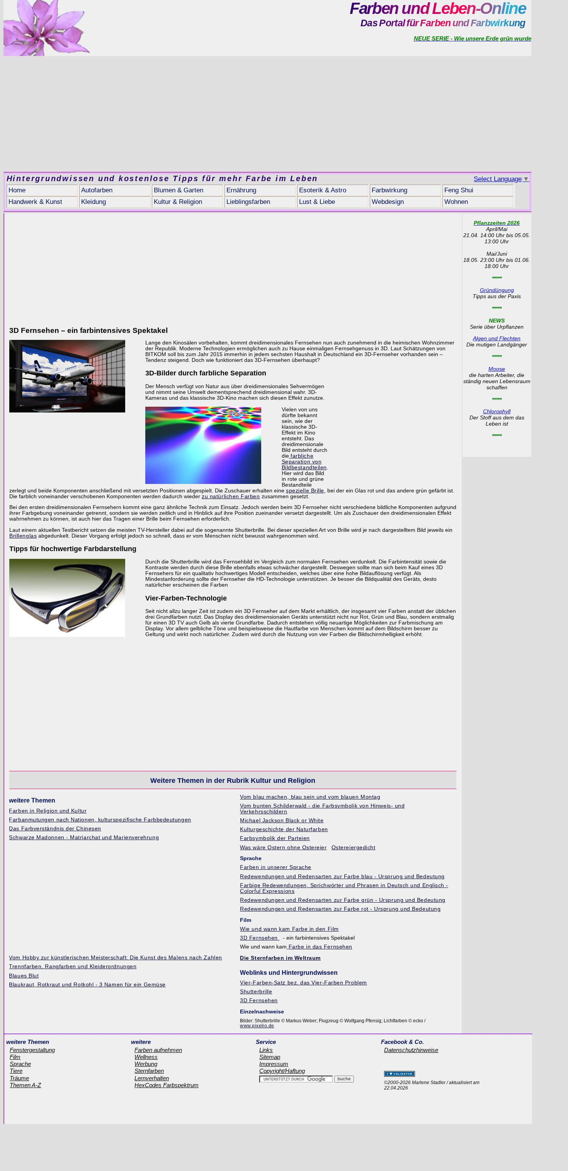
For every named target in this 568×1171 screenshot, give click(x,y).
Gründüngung (497, 290)
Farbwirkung (389, 190)
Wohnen (456, 201)
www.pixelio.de (257, 1025)
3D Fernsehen (259, 938)
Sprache (20, 1064)
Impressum (273, 1064)
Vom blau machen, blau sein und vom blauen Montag (310, 797)
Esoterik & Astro (322, 190)
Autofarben (96, 190)
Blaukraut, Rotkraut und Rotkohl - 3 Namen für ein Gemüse (87, 985)
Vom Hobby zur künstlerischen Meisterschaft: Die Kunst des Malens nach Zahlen (115, 958)
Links (266, 1050)
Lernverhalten (151, 1078)
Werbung (145, 1064)
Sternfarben (149, 1071)
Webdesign (388, 201)
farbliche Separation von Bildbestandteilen (304, 461)
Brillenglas (23, 536)
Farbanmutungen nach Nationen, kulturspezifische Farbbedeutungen (100, 820)
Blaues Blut (24, 976)
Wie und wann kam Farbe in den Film (289, 929)
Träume (19, 1078)
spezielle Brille (305, 491)
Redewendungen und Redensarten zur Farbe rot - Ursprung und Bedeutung (340, 909)
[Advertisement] (267, 114)
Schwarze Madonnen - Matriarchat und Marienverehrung (84, 837)
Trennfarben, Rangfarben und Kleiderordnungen (72, 966)
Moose (496, 369)
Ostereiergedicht (354, 847)
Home (17, 190)
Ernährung (241, 190)
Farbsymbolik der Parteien (275, 838)
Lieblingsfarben (248, 201)
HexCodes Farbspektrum (166, 1085)
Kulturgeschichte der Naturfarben (284, 829)
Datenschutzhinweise (411, 1050)
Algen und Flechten (496, 338)
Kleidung (93, 201)
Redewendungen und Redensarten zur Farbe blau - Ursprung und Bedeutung (342, 876)
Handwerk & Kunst (35, 201)
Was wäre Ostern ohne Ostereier (283, 847)
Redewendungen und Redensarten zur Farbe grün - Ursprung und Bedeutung (343, 900)
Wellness (146, 1057)
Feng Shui (458, 190)
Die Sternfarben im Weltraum (280, 958)
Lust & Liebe (317, 201)
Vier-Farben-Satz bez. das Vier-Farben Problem (303, 983)
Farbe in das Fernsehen (319, 947)
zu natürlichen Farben (231, 496)
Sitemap (269, 1057)
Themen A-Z (25, 1085)
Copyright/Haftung (282, 1071)
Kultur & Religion (178, 201)
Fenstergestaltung (32, 1050)
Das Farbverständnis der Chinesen (55, 829)
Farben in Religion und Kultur (48, 811)
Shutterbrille (256, 992)
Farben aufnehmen (158, 1050)
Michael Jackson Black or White (281, 820)
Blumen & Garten (178, 190)
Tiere (16, 1071)
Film (15, 1057)
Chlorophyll (496, 411)
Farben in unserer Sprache (275, 867)
